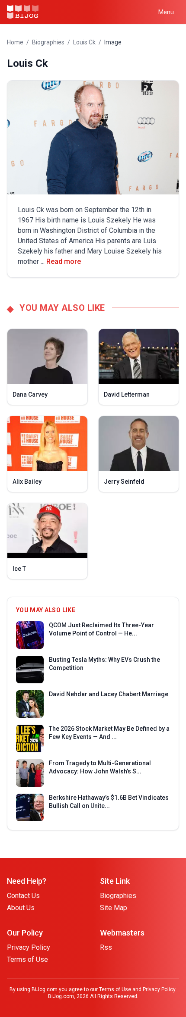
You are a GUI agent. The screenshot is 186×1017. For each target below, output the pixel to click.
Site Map (113, 908)
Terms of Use (27, 959)
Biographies (48, 42)
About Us (21, 908)
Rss (106, 947)
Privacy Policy (28, 947)
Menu (166, 12)
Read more (63, 261)
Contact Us (23, 896)
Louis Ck (84, 42)
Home (15, 42)
